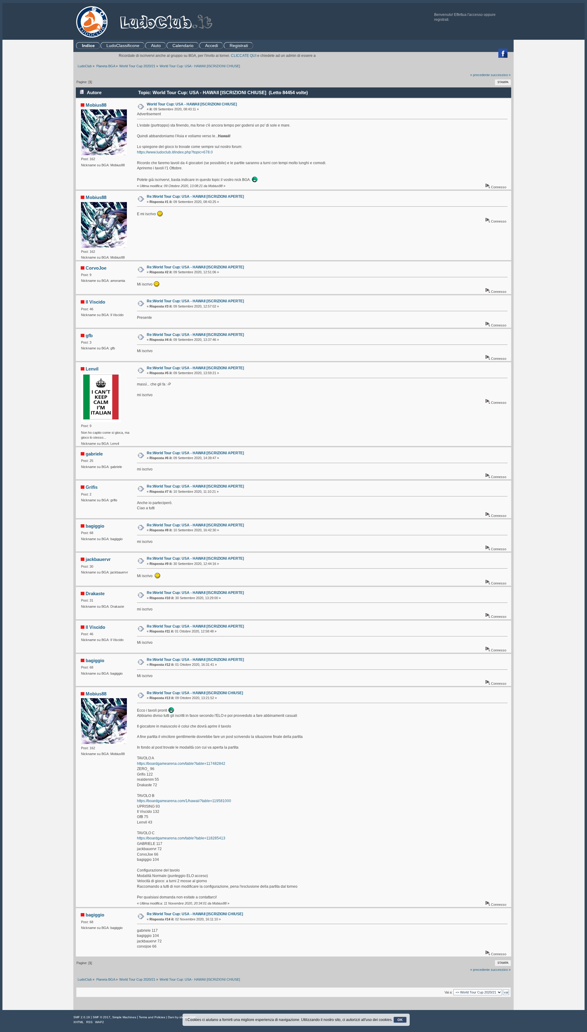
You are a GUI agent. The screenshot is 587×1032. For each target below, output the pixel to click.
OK (400, 1020)
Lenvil (92, 368)
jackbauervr (98, 559)
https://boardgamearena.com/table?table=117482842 (181, 763)
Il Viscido (95, 301)
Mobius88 (96, 105)
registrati (441, 19)
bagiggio (95, 526)
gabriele (94, 453)
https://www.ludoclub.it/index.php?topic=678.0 (175, 152)
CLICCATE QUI (225, 55)
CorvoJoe (96, 268)
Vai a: (448, 992)
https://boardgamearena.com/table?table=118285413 (181, 838)
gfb (89, 335)
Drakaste (95, 593)
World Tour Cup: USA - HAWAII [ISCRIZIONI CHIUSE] (192, 104)
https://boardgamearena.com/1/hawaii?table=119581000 (184, 801)
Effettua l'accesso (468, 15)
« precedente (480, 75)
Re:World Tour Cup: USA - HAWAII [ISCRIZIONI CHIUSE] (195, 693)
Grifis (92, 487)
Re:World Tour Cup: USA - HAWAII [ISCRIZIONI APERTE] (195, 196)
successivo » (501, 75)
